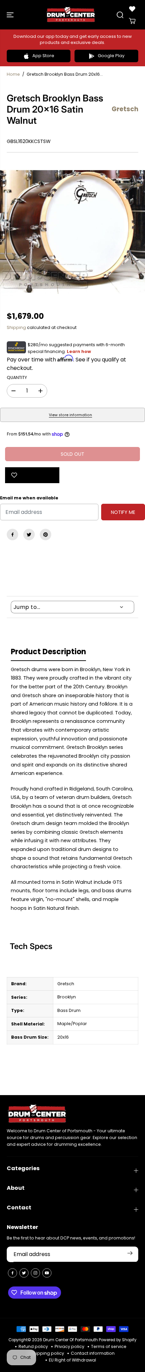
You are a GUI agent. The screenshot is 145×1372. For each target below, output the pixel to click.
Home (13, 74)
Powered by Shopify (118, 1340)
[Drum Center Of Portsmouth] (71, 14)
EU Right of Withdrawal (72, 1360)
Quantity (17, 377)
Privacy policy (69, 1346)
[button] (11, 14)
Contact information (93, 1353)
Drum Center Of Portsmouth (70, 1340)
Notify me (123, 512)
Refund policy (33, 1346)
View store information (70, 415)
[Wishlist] (132, 9)
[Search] (120, 15)
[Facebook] (12, 534)
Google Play (111, 55)
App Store (43, 55)
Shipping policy (47, 1353)
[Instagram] (35, 1273)
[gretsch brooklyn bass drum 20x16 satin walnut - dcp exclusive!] (72, 232)
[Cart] (132, 21)
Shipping (16, 327)
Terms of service (108, 1346)
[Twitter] (29, 534)
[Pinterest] (45, 534)
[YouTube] (47, 1273)
